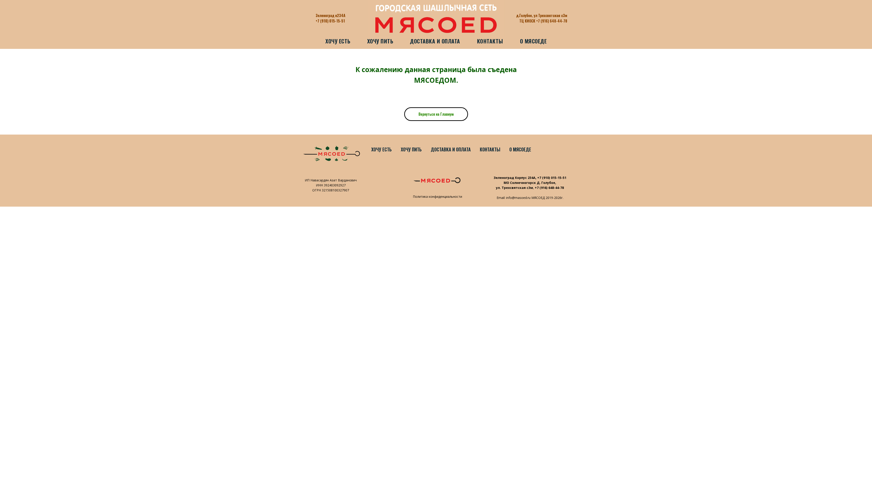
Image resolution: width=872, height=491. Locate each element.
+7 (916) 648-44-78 (549, 187)
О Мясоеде (533, 41)
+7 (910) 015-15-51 (330, 21)
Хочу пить (380, 41)
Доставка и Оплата (435, 41)
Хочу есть (337, 41)
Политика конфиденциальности (437, 196)
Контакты (490, 41)
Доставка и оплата (451, 149)
